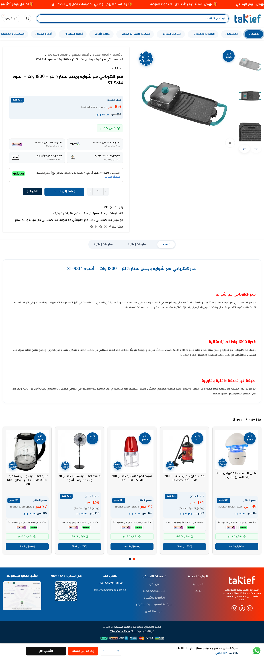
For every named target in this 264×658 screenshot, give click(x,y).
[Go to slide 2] (130, 559)
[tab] (166, 244)
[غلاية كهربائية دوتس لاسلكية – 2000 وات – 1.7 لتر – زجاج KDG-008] (27, 451)
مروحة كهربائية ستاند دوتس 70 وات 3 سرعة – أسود (80, 478)
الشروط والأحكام (154, 598)
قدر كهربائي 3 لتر (101, 220)
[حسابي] (27, 18)
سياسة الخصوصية (154, 591)
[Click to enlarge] (230, 142)
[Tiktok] (242, 608)
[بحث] (42, 18)
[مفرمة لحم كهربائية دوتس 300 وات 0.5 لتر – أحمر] (132, 451)
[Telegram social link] (91, 227)
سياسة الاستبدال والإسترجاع (154, 605)
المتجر (198, 591)
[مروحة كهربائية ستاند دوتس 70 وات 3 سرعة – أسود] (79, 451)
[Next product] (112, 68)
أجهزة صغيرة (101, 55)
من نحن (154, 584)
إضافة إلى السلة (64, 191)
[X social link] (105, 227)
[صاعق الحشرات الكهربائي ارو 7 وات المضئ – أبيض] (236, 450)
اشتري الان (46, 651)
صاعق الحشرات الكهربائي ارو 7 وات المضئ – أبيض (237, 475)
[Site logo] (247, 18)
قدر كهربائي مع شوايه (73, 220)
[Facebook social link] (110, 227)
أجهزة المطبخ (80, 55)
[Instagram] (250, 608)
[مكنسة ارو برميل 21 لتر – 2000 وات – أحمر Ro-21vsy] (184, 451)
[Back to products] (116, 68)
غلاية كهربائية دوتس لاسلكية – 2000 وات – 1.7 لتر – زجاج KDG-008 (27, 480)
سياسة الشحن (154, 612)
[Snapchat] (234, 608)
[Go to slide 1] (134, 559)
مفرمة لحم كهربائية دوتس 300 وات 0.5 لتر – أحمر (132, 478)
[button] (244, 149)
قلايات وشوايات (58, 55)
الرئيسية (118, 55)
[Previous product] (121, 68)
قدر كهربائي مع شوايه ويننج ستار (36, 220)
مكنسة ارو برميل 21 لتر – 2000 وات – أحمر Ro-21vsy (184, 478)
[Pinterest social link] (100, 227)
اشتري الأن (32, 191)
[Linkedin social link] (96, 227)
